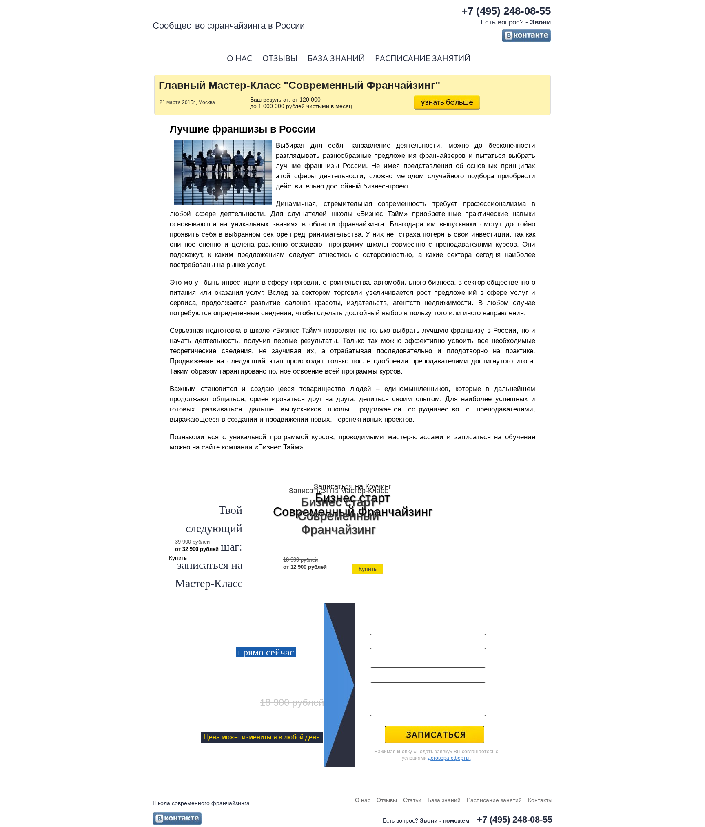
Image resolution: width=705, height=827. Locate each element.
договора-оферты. (449, 758)
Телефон (385, 691)
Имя (378, 624)
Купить (368, 569)
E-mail (381, 657)
